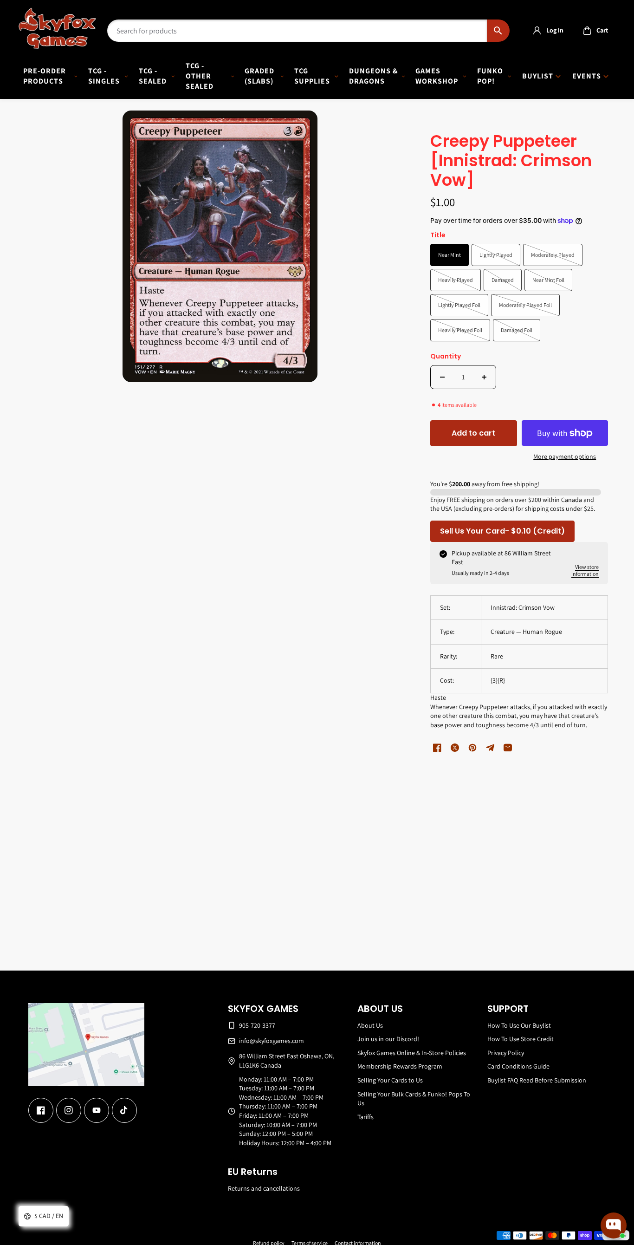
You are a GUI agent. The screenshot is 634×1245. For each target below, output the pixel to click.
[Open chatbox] (614, 1225)
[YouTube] (96, 1110)
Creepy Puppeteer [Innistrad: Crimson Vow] (511, 161)
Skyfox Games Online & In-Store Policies (411, 1053)
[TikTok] (124, 1110)
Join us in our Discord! (388, 1039)
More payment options (564, 456)
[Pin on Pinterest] (472, 748)
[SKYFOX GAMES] (57, 28)
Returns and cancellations (264, 1188)
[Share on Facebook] (437, 748)
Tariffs (365, 1117)
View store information (585, 570)
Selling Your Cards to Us (390, 1080)
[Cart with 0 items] (587, 30)
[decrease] (442, 377)
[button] (593, 30)
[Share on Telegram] (490, 748)
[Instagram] (68, 1110)
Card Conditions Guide (518, 1066)
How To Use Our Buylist (519, 1025)
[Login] (537, 30)
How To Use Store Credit (520, 1039)
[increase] (484, 377)
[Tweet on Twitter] (455, 748)
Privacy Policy (505, 1053)
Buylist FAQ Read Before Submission (536, 1080)
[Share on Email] (508, 748)
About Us (370, 1025)
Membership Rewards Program (399, 1066)
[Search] (498, 31)
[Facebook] (40, 1110)
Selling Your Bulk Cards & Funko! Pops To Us (413, 1099)
